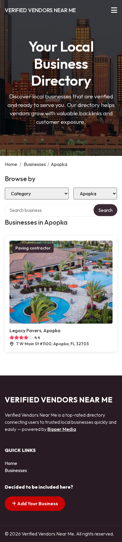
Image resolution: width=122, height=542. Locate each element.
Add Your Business (37, 503)
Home (11, 164)
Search (105, 210)
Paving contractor (33, 248)
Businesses (35, 164)
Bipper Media (61, 429)
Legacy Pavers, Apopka (34, 330)
